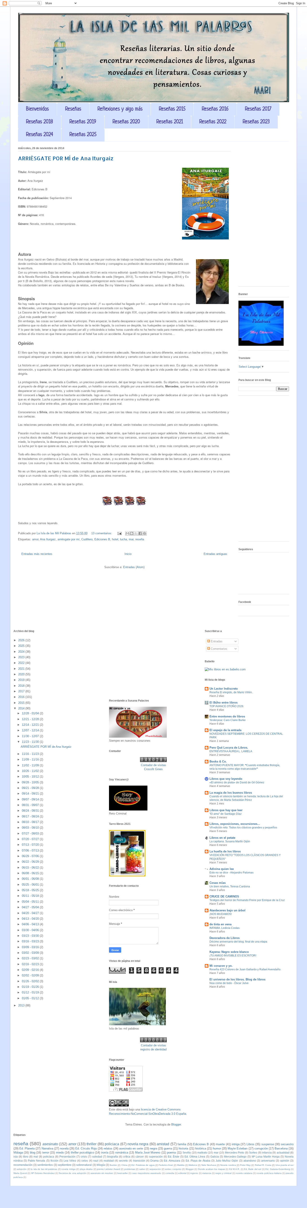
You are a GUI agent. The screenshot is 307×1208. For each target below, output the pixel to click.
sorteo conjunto (173, 1169)
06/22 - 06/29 (31, 861)
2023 (21, 657)
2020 (21, 674)
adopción (22, 1169)
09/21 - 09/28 (31, 788)
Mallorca (193, 1165)
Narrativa (47, 1148)
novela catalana (244, 1173)
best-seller (122, 1173)
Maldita (181, 1165)
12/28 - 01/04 (31, 713)
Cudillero (87, 539)
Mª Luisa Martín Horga (266, 1156)
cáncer (140, 1156)
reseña (139, 539)
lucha (123, 539)
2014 (21, 708)
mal (35, 1156)
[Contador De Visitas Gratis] (153, 761)
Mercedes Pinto (234, 1152)
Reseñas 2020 (126, 122)
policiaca (112, 1144)
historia (183, 1148)
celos (84, 1160)
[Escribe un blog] (131, 533)
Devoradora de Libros (224, 938)
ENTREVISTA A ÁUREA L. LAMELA (230, 751)
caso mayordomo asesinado (146, 1173)
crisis (84, 1156)
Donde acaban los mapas (211, 1169)
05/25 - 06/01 (31, 884)
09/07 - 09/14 (31, 799)
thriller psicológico (82, 1152)
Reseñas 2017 (258, 109)
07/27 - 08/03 (31, 833)
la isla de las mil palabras (44, 1169)
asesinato (50, 1144)
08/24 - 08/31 (31, 810)
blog (32, 1152)
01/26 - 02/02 (31, 981)
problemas (129, 1169)
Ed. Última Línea (195, 1156)
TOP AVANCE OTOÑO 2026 (226, 706)
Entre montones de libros (227, 716)
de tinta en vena (220, 924)
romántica (121, 1152)
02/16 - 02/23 (31, 964)
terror (45, 1152)
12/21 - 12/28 (31, 719)
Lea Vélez (70, 1160)
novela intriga (68, 1169)
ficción (54, 1160)
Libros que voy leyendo (225, 778)
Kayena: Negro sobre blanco (229, 952)
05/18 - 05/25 (31, 890)
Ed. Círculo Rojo (86, 1148)
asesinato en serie (131, 1148)
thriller (91, 1144)
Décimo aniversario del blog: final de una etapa (238, 941)
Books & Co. (218, 761)
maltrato (202, 1152)
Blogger (176, 1124)
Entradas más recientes (36, 554)
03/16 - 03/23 (31, 941)
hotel (115, 539)
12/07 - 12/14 (31, 730)
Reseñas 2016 (215, 109)
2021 (21, 668)
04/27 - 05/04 (31, 907)
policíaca (48, 1156)
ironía (104, 1152)
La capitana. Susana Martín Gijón (229, 841)
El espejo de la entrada (225, 730)
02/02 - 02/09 (31, 975)
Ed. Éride (173, 1156)
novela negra (137, 1144)
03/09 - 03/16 (31, 947)
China (124, 1165)
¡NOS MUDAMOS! (220, 914)
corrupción (261, 1148)
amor (35, 539)
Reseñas (73, 109)
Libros (250, 1144)
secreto (123, 1160)
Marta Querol (20, 1173)
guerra (168, 1148)
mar (131, 539)
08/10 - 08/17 (31, 822)
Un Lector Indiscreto (223, 688)
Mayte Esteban (237, 1148)
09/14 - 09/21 (31, 793)
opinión (284, 1160)
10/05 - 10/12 (31, 776)
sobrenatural (84, 1164)
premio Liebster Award (108, 1169)
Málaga (18, 1152)
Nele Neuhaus (208, 1165)
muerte (220, 1144)
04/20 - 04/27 (31, 913)
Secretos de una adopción (73, 1173)
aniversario (268, 1160)
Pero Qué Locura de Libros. (228, 747)
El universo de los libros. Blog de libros (237, 979)
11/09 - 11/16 (31, 759)
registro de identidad (153, 1049)
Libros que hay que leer (225, 810)
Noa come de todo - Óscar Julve (229, 983)
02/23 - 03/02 (31, 958)
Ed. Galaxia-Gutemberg (277, 1169)
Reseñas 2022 (212, 122)
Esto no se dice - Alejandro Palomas (231, 872)
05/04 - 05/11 (31, 901)
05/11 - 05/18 (31, 895)
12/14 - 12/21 (31, 724)
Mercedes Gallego (235, 1156)
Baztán (113, 1165)
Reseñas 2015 (172, 109)
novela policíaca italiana (268, 1173)
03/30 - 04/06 (31, 930)
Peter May (245, 1165)
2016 (21, 697)
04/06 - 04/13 (31, 924)
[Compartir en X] (136, 533)
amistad (163, 1144)
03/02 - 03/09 (31, 952)
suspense (267, 1144)
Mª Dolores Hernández (43, 1173)
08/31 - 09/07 (31, 805)
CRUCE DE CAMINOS (224, 896)
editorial (182, 1173)
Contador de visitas (153, 765)
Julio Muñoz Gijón (227, 1160)
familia (182, 1144)
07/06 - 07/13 (31, 850)
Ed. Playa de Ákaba (198, 1160)
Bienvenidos (37, 109)
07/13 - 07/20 (31, 844)
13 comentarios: (102, 533)
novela (64, 1148)
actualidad (283, 1152)
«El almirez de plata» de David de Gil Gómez (236, 782)
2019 (21, 680)
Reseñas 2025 (82, 135)
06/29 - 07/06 (31, 856)
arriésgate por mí (69, 539)
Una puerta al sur (285, 1165)
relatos (108, 1148)
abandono (249, 1160)
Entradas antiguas (215, 554)
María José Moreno (147, 1152)
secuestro (287, 1144)
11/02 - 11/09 (31, 765)
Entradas (216, 641)
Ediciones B (102, 539)
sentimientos (45, 1164)
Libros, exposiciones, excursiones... (234, 824)
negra (153, 1148)
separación (155, 1169)
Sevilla (186, 1152)
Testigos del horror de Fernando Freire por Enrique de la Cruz (247, 900)
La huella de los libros (225, 851)
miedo (60, 1152)
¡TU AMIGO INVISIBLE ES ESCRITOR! (232, 955)
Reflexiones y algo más (120, 109)
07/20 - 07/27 (31, 839)
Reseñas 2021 (169, 122)
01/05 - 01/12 (31, 998)
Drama (154, 1160)
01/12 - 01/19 (31, 992)
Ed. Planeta (27, 1148)
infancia (267, 1152)
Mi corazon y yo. (221, 965)
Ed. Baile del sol (252, 1169)
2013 (21, 1005)
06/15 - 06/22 (31, 867)
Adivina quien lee (221, 869)
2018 (21, 685)
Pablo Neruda (36, 1160)
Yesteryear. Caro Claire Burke (227, 720)
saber (142, 1169)
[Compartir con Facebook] (140, 533)
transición (139, 1160)
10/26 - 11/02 (31, 771)
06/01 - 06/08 (31, 878)
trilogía (101, 1164)
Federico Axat (166, 1165)
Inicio (128, 554)
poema (171, 1152)
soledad (97, 1156)
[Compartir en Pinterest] (144, 533)
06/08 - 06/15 (31, 873)
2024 (21, 651)
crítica (126, 1156)
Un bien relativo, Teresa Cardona (229, 886)
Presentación (67, 1156)
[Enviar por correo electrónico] (127, 533)
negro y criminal (223, 1173)
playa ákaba (86, 1169)
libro (25, 1156)
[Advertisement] (263, 215)
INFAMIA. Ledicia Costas (224, 928)
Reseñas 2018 (39, 122)
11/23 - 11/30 (31, 741)
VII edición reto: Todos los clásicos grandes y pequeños (243, 827)
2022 (21, 663)
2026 (21, 640)
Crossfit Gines (153, 769)
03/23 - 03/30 (31, 935)
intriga (236, 1144)
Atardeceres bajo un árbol (227, 910)
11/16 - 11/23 (31, 754)
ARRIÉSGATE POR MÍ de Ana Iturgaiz (65, 158)
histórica (200, 1148)
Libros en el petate (222, 837)
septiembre (64, 1164)
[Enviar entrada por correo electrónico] (119, 533)
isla (15, 1156)
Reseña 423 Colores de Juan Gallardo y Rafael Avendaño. (245, 969)
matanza (206, 1173)
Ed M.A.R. (234, 1169)
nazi (95, 1160)
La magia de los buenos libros (230, 792)
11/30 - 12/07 (31, 736)
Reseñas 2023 (256, 122)
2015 (21, 702)
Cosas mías (217, 882)
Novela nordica (228, 1165)
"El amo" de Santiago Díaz (225, 813)
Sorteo (253, 1152)
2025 (21, 645)
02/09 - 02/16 (31, 969)
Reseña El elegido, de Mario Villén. (231, 692)
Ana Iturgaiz (48, 539)
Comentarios (218, 648)
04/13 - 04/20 (31, 918)
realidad (109, 1160)
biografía (112, 1156)
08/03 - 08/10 (31, 827)
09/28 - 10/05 (31, 782)
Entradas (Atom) (134, 567)
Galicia (214, 1156)
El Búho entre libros (223, 702)
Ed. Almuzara (172, 1160)
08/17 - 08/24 (31, 816)
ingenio (194, 1173)
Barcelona (281, 1148)
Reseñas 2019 (82, 122)
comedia (169, 1173)
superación (156, 1156)
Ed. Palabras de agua (143, 1165)
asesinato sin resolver (102, 1173)
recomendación (23, 1164)
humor (217, 1148)
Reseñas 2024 (39, 135)
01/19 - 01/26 (31, 987)
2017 (21, 691)
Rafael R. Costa (263, 1165)
